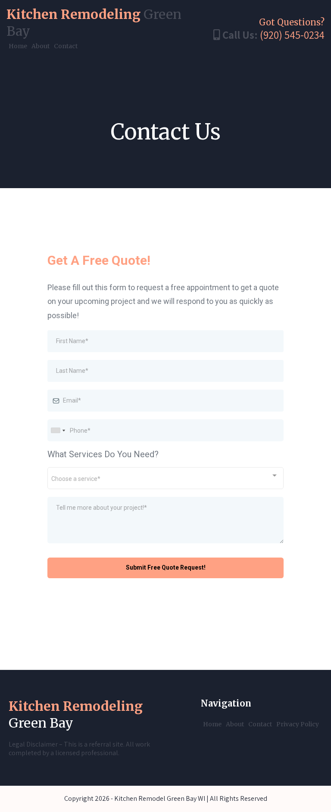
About (40, 46)
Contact (66, 46)
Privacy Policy (297, 724)
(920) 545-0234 (292, 35)
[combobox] (58, 430)
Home (18, 46)
